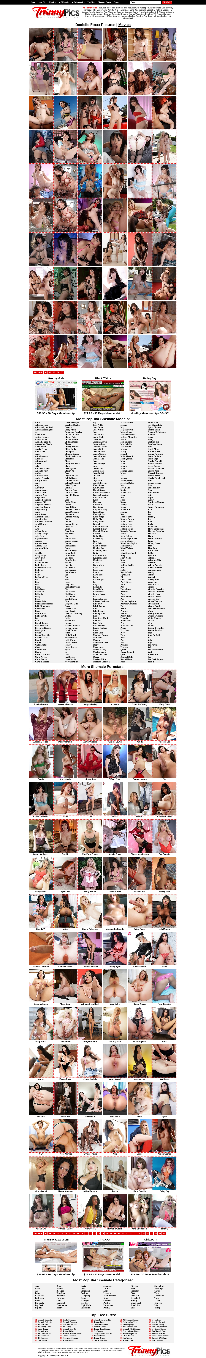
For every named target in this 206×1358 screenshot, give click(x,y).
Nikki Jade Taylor (128, 543)
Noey (122, 560)
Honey (68, 645)
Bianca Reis (40, 601)
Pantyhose (108, 1305)
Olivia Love (125, 579)
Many (95, 645)
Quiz (122, 654)
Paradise (124, 592)
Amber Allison (41, 476)
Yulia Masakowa (155, 650)
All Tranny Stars (44, 1327)
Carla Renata (41, 659)
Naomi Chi (125, 509)
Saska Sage (153, 459)
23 (135, 1233)
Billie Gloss (40, 608)
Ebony (59, 1308)
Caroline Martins (72, 425)
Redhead (135, 1296)
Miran (123, 473)
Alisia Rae (39, 459)
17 (111, 1233)
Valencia (151, 558)
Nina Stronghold (128, 553)
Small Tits (135, 1305)
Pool (133, 1288)
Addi (37, 422)
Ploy (122, 633)
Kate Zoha (98, 507)
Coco (67, 473)
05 (62, 372)
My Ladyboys (157, 1320)
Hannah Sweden (72, 625)
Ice (66, 652)
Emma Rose (70, 546)
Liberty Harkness (101, 601)
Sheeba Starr (154, 476)
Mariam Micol (99, 659)
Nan (122, 497)
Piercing (134, 1286)
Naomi (123, 507)
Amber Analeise (42, 478)
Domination (62, 1305)
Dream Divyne (71, 524)
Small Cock (136, 1303)
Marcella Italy (99, 650)
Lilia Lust (97, 604)
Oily (122, 577)
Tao (149, 519)
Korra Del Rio (99, 555)
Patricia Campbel (128, 604)
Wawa (150, 611)
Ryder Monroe (154, 427)
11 (86, 1233)
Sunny (151, 500)
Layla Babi (98, 575)
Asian (37, 1288)
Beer (37, 582)
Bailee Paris (40, 565)
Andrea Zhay (41, 495)
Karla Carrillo (99, 497)
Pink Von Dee (126, 625)
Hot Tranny (127, 1338)
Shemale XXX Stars (159, 1338)
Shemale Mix (43, 1331)
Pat (122, 599)
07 (70, 1233)
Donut (67, 519)
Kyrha (96, 567)
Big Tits (38, 1308)
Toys (156, 1298)
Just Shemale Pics (45, 1333)
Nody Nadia (125, 558)
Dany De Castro (72, 495)
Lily (95, 608)
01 (46, 372)
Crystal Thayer (71, 476)
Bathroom (39, 1298)
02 (50, 372)
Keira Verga (98, 517)
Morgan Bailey (127, 483)
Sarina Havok (154, 451)
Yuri (150, 652)
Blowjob (60, 1291)
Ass (36, 1291)
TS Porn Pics (43, 1324)
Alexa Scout (40, 447)
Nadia (123, 490)
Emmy (68, 548)
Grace (67, 606)
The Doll (152, 534)
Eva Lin (68, 565)
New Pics (42, 2)
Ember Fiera (70, 538)
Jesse (95, 466)
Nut (122, 567)
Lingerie (107, 1293)
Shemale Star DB (69, 1329)
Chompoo (69, 451)
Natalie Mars (126, 526)
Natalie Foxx (126, 524)
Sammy (151, 434)
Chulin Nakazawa (73, 456)
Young (157, 1308)
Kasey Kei (97, 505)
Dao (66, 497)
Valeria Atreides (155, 565)
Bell (37, 584)
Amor (37, 483)
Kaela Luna (98, 485)
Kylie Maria (98, 565)
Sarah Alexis (153, 449)
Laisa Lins (98, 570)
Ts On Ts (158, 1300)
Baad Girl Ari (41, 563)
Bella (37, 587)
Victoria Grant (154, 594)
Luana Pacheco (100, 628)
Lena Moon (98, 592)
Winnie (151, 625)
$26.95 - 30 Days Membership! (56, 1274)
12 (90, 1233)
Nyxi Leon (125, 575)
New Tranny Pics (100, 1340)
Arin (37, 526)
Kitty (95, 553)
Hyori (67, 650)
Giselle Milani (71, 599)
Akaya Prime (41, 439)
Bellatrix (39, 594)
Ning (122, 555)
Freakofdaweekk (72, 587)
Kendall (96, 524)
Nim (122, 550)
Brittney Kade (41, 625)
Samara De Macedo (157, 432)
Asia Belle (39, 536)
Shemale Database (70, 1322)
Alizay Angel (41, 461)
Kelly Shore (98, 521)
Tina (150, 546)
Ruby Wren (153, 422)
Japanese (107, 1286)
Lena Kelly (98, 589)
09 (78, 1233)
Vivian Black (153, 604)
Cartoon (68, 427)
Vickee (151, 587)
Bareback (39, 1296)
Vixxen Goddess (155, 606)
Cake (37, 647)
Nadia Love (125, 492)
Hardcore (85, 1303)
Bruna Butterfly (42, 635)
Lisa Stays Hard (100, 618)
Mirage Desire (126, 471)
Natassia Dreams (128, 531)
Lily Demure (99, 611)
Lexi (95, 596)
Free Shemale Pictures (160, 1336)
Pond (122, 635)
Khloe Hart (98, 536)
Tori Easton (153, 550)
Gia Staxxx (70, 592)
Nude (105, 1298)
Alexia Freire (41, 449)
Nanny (123, 505)
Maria (96, 657)
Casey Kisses (70, 430)
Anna (37, 512)
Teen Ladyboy (157, 1340)
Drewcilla (69, 526)
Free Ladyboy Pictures (131, 1331)
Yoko (150, 640)
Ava (37, 550)
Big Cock (39, 1305)
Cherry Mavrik (72, 447)
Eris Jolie (69, 558)
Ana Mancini (41, 492)
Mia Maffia (125, 447)
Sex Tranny (98, 1331)
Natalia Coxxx (126, 521)
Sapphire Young (155, 444)
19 (119, 1233)
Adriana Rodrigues (43, 430)
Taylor (151, 524)
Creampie (61, 1298)
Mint (122, 468)
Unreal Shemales (69, 1336)
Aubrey (38, 541)
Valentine (152, 563)
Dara (67, 500)
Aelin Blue (40, 434)
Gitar (67, 601)
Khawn (96, 534)
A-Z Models (63, 2)
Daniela (68, 488)
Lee (94, 582)
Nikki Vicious (126, 548)
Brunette (61, 1296)
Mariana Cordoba (101, 662)
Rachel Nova (126, 659)
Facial (83, 1286)
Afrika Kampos (42, 437)
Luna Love (98, 633)
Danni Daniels (71, 492)
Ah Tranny (67, 1327)
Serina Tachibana (156, 468)
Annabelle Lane (42, 517)
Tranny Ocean (99, 1338)
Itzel (67, 654)
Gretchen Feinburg (73, 613)
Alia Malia (40, 451)
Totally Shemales (69, 1320)
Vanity (151, 575)
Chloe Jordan (71, 449)
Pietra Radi (125, 621)
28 (156, 1233)
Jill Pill (96, 476)
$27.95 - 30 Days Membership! (103, 413)
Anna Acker (40, 514)
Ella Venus (69, 534)
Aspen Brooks (41, 538)
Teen (156, 1293)
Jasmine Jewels (100, 442)
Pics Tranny (42, 1340)
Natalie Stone (126, 529)
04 (58, 372)
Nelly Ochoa (126, 536)
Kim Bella (97, 543)
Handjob (85, 1300)
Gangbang (85, 1296)
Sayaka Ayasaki (155, 461)
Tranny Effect (68, 1331)
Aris (37, 529)
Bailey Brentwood (43, 567)
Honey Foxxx (71, 647)
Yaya (150, 633)
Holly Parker (71, 640)
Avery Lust (40, 558)
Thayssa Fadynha (156, 531)
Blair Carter (40, 613)
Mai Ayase (97, 637)
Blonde (60, 1288)
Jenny (96, 461)
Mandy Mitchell (100, 642)
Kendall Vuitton (100, 531)
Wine (150, 623)
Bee (36, 579)
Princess (124, 647)
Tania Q (151, 517)
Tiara (150, 536)
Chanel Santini (71, 439)
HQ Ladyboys (128, 1324)
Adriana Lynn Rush (44, 427)
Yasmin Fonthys (155, 630)
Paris (122, 594)
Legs (105, 1291)
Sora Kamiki (154, 492)
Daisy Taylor (70, 485)
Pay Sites (91, 2)
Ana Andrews (41, 490)
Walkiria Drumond (156, 608)
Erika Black (70, 553)
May (122, 427)
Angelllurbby (41, 509)
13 (94, 1233)
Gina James (70, 596)
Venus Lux (152, 582)
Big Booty (39, 1303)
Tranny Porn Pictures (102, 1329)
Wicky (151, 621)
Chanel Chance (72, 434)
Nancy (123, 502)
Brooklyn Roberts (43, 628)
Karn (95, 500)
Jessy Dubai (98, 473)
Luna (95, 630)
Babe (37, 1293)
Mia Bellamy (126, 442)
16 (107, 1233)
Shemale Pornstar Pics (102, 1320)
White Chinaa (154, 618)
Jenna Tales (98, 459)
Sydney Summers (156, 507)
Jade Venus (98, 430)
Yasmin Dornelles (155, 628)
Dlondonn (69, 514)
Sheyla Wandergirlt (157, 478)
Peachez (124, 611)
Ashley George (41, 534)
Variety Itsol (153, 579)
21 (127, 1233)
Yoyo (150, 642)
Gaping (84, 1298)
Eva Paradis (70, 570)
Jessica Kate (98, 471)
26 (147, 1233)
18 (115, 1233)
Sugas (150, 497)
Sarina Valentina (155, 454)
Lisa (95, 616)
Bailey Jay (39, 570)
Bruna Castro (41, 637)
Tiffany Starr (154, 543)
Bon (37, 621)
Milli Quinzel (126, 459)
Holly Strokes (71, 642)
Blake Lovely (41, 616)
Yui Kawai (152, 645)
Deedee (68, 505)
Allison (38, 463)
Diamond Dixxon (72, 509)
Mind (122, 463)
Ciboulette (69, 459)
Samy (150, 437)
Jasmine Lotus (99, 444)
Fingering (85, 1291)
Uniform (158, 1303)
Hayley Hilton (71, 628)
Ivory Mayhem (71, 662)
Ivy (94, 422)
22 (131, 1233)
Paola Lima (125, 589)
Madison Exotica (100, 635)
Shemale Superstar (45, 1320)
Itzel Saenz (69, 657)
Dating (116, 2)
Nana (122, 500)
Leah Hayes (98, 579)
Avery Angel (40, 555)
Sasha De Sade (154, 456)
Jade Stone (98, 427)
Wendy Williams (155, 616)
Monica (123, 478)
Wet (156, 1305)
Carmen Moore (42, 662)
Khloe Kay (98, 538)
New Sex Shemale (158, 1322)
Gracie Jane (70, 608)
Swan (150, 505)
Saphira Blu (153, 442)
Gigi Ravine (70, 594)
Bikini (59, 1286)
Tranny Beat (99, 1322)
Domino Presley (72, 517)
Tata (150, 521)
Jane (95, 432)
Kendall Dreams (100, 526)
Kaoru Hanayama (101, 492)
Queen (123, 650)
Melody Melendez (128, 437)
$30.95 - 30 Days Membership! (56, 413)
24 (139, 1233)
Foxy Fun (69, 584)
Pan (122, 587)
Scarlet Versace (155, 463)
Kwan (96, 563)
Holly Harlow (71, 637)
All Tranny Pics (53, 1355)
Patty (122, 606)
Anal (37, 1286)
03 (54, 372)
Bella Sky (39, 592)
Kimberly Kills (100, 550)
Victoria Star (154, 599)
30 (164, 1233)
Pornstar (135, 1291)
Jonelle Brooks (99, 483)
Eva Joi (68, 563)
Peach (123, 608)
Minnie (123, 466)
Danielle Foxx (71, 490)
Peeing (106, 1308)
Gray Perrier (70, 611)
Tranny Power (43, 1336)
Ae (36, 432)
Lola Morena (99, 625)
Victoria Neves (154, 596)
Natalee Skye (126, 517)
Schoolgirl (135, 1298)
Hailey (68, 618)
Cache (38, 642)
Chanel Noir (70, 437)
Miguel (123, 454)
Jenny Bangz (99, 463)
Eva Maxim (70, 567)
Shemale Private (100, 1327)
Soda (150, 485)
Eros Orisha (70, 560)
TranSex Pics (128, 1340)
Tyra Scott (152, 555)
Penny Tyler (126, 616)
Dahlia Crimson (72, 480)
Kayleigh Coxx (100, 514)
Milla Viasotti (126, 456)
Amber (38, 473)
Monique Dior (126, 480)
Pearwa (123, 613)
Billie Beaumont (42, 606)
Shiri (150, 480)
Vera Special (153, 584)
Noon (122, 563)
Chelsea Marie (71, 442)
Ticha (150, 541)
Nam (122, 495)
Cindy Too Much (72, 463)
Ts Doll (151, 553)
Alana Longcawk (43, 442)
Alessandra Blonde (43, 444)
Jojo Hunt (98, 480)
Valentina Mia (154, 560)
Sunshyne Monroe (156, 502)
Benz (37, 599)
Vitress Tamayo (155, 601)
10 (82, 1233)
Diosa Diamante (72, 512)
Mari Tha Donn (100, 654)
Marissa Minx (126, 422)
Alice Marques (41, 456)
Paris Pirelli (125, 596)
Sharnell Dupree (155, 473)
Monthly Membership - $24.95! (149, 413)
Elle (66, 536)
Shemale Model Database (72, 1333)
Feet (83, 1288)
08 (74, 1233)
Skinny (134, 1300)
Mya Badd (125, 488)
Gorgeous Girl (71, 604)
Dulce (67, 529)
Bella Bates (40, 589)
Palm (122, 584)
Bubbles (38, 640)
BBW (37, 1300)
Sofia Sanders (154, 488)
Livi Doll (97, 621)
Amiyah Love (41, 480)
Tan (149, 514)
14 (99, 1233)
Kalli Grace (98, 488)
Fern (67, 579)
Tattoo (157, 1291)
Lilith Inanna (99, 606)
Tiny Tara (152, 548)
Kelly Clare (98, 519)
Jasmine (97, 439)
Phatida (124, 618)
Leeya (95, 584)
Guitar (68, 616)
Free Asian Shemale (70, 1338)
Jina (95, 478)
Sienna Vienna (154, 483)
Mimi (122, 461)
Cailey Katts (40, 645)
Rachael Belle (126, 657)
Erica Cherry (71, 550)
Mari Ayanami (99, 652)
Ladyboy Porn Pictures (103, 1333)
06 (66, 1233)
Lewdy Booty (99, 594)
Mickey (123, 449)
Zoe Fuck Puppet (156, 659)
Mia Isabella (126, 444)
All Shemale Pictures (131, 1320)
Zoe (149, 657)
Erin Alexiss (70, 555)
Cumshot (61, 1303)
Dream (68, 521)
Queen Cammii (127, 652)
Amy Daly (39, 488)
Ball (37, 572)
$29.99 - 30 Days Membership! (149, 1274)
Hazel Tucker (71, 630)
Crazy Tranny (43, 1329)
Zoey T (151, 662)
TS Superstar (43, 1338)
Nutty (123, 570)
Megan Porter (126, 430)
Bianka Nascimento (44, 604)
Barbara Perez (41, 577)
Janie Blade (98, 437)
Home (33, 2)
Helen (67, 633)
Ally (37, 466)
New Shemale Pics (130, 1327)
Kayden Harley (100, 509)
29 (160, 1233)
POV (133, 1293)
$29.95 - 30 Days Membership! (103, 1274)
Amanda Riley (41, 471)
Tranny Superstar (130, 1333)
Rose (122, 662)
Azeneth (39, 560)
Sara (150, 447)
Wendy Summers (155, 613)
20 (123, 1233)
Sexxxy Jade (153, 471)
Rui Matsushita (155, 425)
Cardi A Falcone (42, 654)
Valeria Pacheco (155, 567)
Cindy (67, 461)
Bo (36, 618)
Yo (149, 637)
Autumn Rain (41, 548)
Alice (37, 454)
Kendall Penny (100, 529)
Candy (38, 652)
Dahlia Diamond (72, 483)
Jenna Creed (99, 451)
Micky (123, 451)
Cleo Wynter (70, 468)
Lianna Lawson (100, 599)
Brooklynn (40, 630)
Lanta (96, 572)
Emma (68, 543)
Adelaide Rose (41, 425)
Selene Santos (154, 466)
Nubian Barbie (127, 565)
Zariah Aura (153, 654)
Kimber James (99, 546)
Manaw (96, 640)
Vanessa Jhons (154, 570)
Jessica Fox (98, 468)
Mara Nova (98, 647)
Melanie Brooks (127, 434)
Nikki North (126, 546)
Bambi (38, 575)
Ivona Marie (70, 659)
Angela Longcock (43, 500)
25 (143, 1233)
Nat (122, 514)
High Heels (86, 1305)
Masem (123, 425)
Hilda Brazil (70, 635)
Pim (122, 623)
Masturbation (109, 1296)
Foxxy (67, 582)
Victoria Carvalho (156, 589)
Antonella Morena (43, 521)
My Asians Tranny (159, 1329)
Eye (66, 575)
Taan (150, 509)
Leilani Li (97, 587)
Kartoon (97, 502)
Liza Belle (97, 623)
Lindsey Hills (99, 613)
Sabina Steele (154, 430)
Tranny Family (68, 1340)
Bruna (38, 633)
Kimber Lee (98, 548)
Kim (95, 541)
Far (66, 577)
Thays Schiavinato (156, 529)
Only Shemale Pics (101, 1324)
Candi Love (40, 650)
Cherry (68, 444)
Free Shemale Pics (70, 1324)
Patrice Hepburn (128, 601)
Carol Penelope (72, 422)
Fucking (84, 1293)
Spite (150, 495)
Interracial (85, 1308)
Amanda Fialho (42, 468)
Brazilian (61, 1293)
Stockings (158, 1288)
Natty (123, 534)
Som (150, 490)
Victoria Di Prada (156, 592)
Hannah (68, 623)
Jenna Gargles (99, 454)
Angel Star (40, 497)
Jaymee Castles (100, 447)
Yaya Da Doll (154, 635)
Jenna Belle (98, 449)
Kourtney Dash (100, 558)
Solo (133, 1308)
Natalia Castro (127, 519)
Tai (149, 512)
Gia (66, 589)
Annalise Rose (41, 519)
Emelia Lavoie (71, 541)
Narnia (123, 512)
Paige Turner (126, 582)
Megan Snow (126, 432)
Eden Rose (69, 531)
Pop (122, 640)
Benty (37, 596)
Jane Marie (98, 434)
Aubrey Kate (41, 543)
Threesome (159, 1296)
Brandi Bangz (41, 623)
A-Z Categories (77, 2)
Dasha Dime (70, 502)
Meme (123, 439)
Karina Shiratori (101, 495)
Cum (59, 1300)
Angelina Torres (42, 507)
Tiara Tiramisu (155, 538)
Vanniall (151, 577)
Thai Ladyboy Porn (159, 1327)
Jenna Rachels (99, 456)
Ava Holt (39, 553)
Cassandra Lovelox (73, 432)
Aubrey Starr (41, 546)
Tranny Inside (99, 1336)
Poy (122, 642)
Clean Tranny (128, 1336)
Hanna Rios (70, 621)
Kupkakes (97, 560)
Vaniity (151, 572)
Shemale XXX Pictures (132, 1329)
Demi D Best (70, 507)
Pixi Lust (124, 630)
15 (103, 1233)
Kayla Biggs (98, 512)
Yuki (150, 647)
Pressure (124, 645)
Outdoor (107, 1300)
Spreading (159, 1286)
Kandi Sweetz (99, 490)
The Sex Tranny (158, 1324)
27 (152, 1233)
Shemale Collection (45, 1322)
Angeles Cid (40, 502)
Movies (52, 2)
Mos (122, 485)
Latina (106, 1288)
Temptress (152, 526)
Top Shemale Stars (159, 1331)
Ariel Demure (41, 524)
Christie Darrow (72, 454)
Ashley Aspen (41, 531)
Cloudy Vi (69, 471)
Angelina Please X (43, 505)
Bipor (37, 611)
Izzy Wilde (98, 425)
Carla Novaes (41, 657)
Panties (106, 1303)
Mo (122, 476)
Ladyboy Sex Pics (129, 1322)
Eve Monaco (70, 572)
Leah (95, 577)
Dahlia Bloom (71, 478)
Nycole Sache (126, 572)
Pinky (123, 628)
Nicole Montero (127, 541)
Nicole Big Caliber (128, 538)
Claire (67, 466)
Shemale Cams (104, 2)
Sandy (151, 439)
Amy (37, 485)
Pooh (122, 637)
